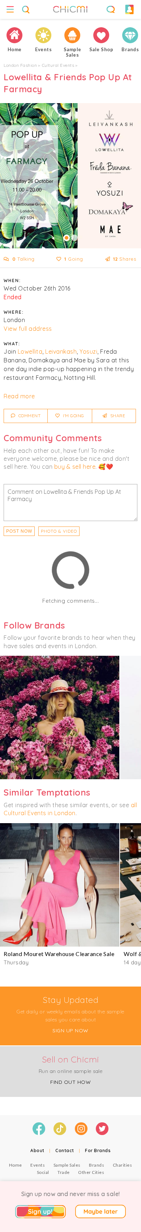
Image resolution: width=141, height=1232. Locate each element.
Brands (96, 1165)
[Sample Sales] (72, 35)
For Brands (98, 1150)
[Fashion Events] (43, 35)
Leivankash (61, 351)
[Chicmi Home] (14, 35)
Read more (19, 396)
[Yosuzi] (59, 717)
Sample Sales (67, 1165)
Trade (63, 1172)
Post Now (19, 531)
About (37, 1150)
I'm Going (73, 415)
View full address (28, 328)
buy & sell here (75, 466)
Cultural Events (58, 65)
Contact (64, 1150)
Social (43, 1172)
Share (117, 415)
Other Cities (91, 1172)
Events (37, 1165)
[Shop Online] (101, 35)
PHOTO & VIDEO (59, 531)
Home (15, 1165)
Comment (28, 415)
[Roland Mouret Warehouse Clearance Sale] (59, 885)
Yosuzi (88, 351)
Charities (122, 1165)
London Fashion (20, 65)
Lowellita (30, 351)
